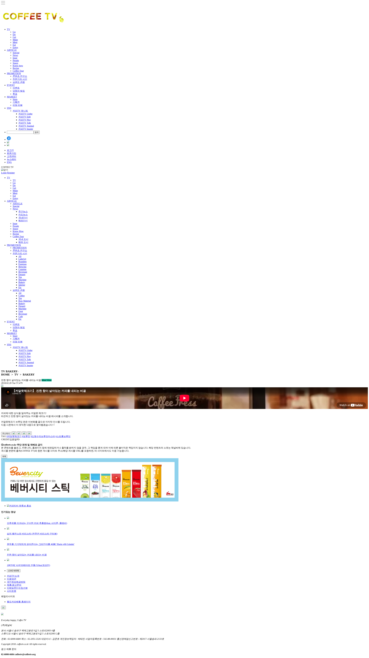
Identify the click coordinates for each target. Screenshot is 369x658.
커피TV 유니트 (20, 111)
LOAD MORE (13, 571)
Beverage (22, 272)
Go (14, 32)
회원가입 (11, 153)
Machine (22, 279)
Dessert (21, 274)
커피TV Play (24, 120)
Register (11, 173)
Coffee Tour (18, 71)
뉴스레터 (11, 159)
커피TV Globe (25, 114)
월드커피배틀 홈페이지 (19, 601)
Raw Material (24, 301)
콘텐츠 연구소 (20, 76)
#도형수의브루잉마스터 (43, 436)
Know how (18, 65)
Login (4, 173)
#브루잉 (26, 436)
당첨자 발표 (19, 91)
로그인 (10, 150)
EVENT (11, 85)
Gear (20, 311)
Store (15, 99)
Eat (14, 45)
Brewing (22, 267)
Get (14, 37)
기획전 (16, 102)
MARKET (12, 97)
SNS (9, 108)
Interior (21, 285)
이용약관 (11, 579)
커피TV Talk (24, 123)
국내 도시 (23, 239)
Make (15, 39)
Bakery (21, 282)
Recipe (16, 68)
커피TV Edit (24, 117)
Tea (20, 277)
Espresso (22, 264)
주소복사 (6, 433)
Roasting (22, 261)
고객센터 (11, 156)
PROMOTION (14, 73)
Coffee (21, 295)
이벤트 (16, 88)
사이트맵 (11, 591)
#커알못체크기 (13, 436)
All (19, 256)
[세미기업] (89, 500)
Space (15, 63)
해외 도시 (23, 242)
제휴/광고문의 (14, 585)
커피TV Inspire (25, 129)
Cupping (22, 269)
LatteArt (22, 259)
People (16, 60)
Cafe (20, 316)
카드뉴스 (23, 214)
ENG (9, 162)
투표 (15, 94)
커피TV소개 (13, 576)
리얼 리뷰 (17, 105)
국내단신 (23, 217)
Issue (15, 58)
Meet (15, 42)
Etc (19, 287)
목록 (4, 456)
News (15, 55)
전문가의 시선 (20, 79)
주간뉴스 (23, 211)
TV (8, 29)
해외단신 (23, 220)
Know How (18, 231)
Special (16, 52)
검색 (36, 132)
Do (14, 34)
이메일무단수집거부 (17, 588)
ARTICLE (12, 50)
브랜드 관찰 (19, 82)
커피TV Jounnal (26, 126)
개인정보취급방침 (16, 582)
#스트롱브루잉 (62, 436)
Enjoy (15, 47)
